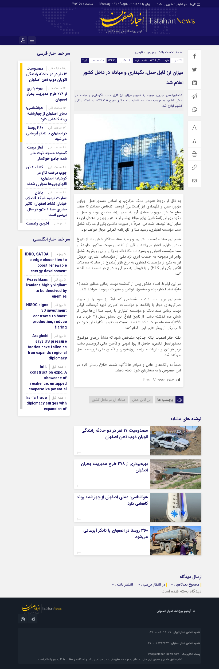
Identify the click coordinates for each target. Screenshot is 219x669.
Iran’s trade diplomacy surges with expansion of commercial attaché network (46, 409)
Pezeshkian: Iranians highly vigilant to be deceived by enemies (46, 288)
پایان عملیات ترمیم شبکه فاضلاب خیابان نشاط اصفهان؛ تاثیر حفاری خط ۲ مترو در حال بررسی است (46, 204)
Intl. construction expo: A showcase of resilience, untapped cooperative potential (48, 378)
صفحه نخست (173, 52)
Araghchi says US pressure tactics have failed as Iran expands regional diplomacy (47, 347)
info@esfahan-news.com (163, 654)
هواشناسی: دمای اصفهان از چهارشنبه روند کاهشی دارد (112, 500)
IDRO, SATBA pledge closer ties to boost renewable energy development (46, 262)
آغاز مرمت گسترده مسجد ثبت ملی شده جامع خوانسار (47, 153)
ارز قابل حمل (141, 400)
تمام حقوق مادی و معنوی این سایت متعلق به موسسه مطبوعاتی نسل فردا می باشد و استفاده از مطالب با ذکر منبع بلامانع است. (109, 660)
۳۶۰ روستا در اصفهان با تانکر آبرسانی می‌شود (115, 533)
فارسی (139, 52)
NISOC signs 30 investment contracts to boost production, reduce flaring (46, 316)
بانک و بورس (155, 52)
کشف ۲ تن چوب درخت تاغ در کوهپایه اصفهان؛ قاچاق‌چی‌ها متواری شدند (46, 175)
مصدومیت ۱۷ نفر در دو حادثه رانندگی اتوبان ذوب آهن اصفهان (114, 433)
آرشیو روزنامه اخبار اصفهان (174, 611)
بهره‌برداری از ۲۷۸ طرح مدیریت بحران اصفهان (114, 467)
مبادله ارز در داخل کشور (108, 400)
